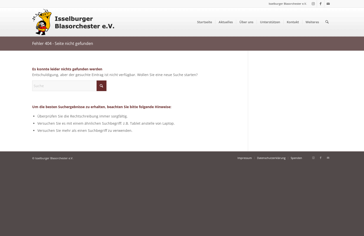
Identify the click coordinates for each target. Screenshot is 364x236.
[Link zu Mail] (328, 3)
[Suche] (327, 22)
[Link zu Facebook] (320, 3)
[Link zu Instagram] (313, 3)
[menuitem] (204, 22)
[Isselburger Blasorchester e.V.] (75, 22)
